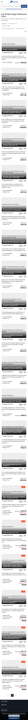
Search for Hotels (20, 28)
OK (14, 715)
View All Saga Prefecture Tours (14, 9)
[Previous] (8, 695)
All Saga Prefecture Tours (8, 28)
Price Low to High (6, 25)
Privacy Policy (14, 718)
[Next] (19, 695)
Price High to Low (13, 23)
